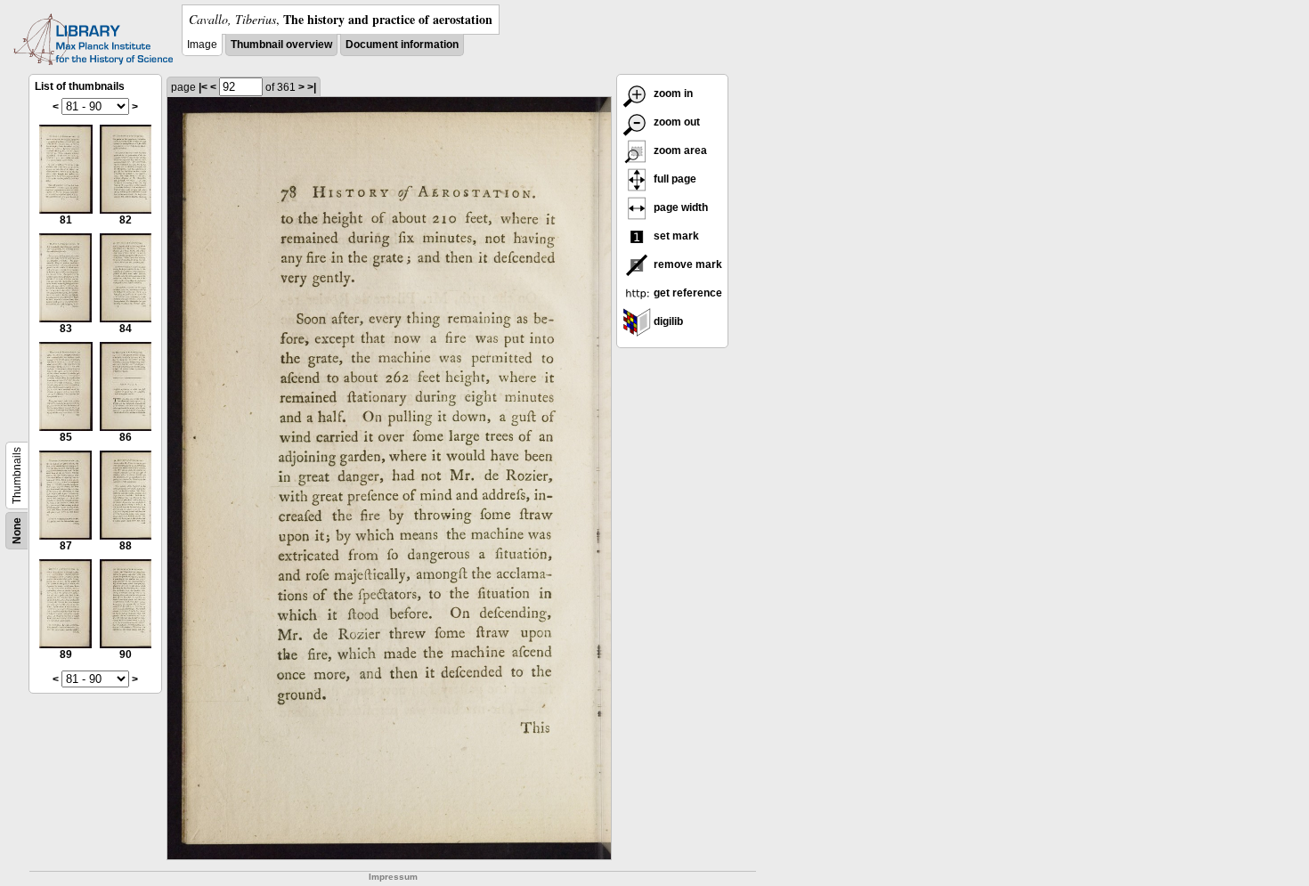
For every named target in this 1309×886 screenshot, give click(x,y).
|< (203, 87)
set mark (675, 236)
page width (679, 207)
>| (311, 87)
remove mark (686, 264)
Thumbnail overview (281, 44)
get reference (686, 293)
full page (673, 179)
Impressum (393, 877)
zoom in (672, 93)
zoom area (679, 150)
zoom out (675, 122)
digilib (667, 321)
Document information (402, 44)
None (17, 530)
